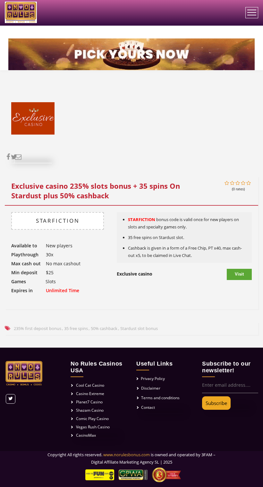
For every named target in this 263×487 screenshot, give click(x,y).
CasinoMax (86, 435)
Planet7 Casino (89, 402)
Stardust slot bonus (139, 328)
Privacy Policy (153, 378)
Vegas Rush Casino (93, 427)
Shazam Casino (90, 410)
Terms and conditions (160, 397)
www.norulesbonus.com (126, 455)
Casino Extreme (90, 393)
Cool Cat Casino (90, 385)
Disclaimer (150, 388)
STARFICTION (58, 220)
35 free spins (76, 328)
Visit (239, 274)
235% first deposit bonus (37, 328)
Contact (148, 407)
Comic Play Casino (92, 418)
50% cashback (104, 328)
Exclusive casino (134, 274)
